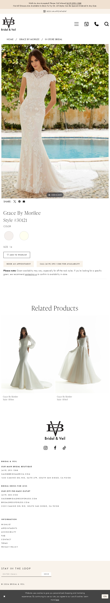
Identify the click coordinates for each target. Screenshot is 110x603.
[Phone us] (97, 24)
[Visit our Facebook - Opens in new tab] (55, 448)
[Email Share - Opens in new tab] (24, 201)
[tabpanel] (55, 121)
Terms (4, 543)
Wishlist (6, 524)
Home (10, 39)
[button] (76, 24)
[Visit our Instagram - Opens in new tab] (46, 448)
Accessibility (8, 532)
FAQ (3, 536)
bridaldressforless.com (15, 502)
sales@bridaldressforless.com (19, 498)
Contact (6, 539)
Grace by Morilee (29, 39)
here (57, 599)
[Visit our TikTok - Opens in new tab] (64, 448)
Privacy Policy (9, 547)
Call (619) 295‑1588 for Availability (60, 264)
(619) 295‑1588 (73, 3)
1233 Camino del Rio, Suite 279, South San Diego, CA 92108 (36, 478)
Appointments (9, 528)
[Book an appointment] (86, 24)
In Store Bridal (53, 39)
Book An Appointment (19, 264)
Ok (105, 596)
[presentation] (28, 354)
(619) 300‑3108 (9, 495)
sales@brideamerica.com (15, 474)
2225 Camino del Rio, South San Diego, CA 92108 (30, 506)
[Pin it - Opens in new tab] (19, 201)
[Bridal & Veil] (8, 24)
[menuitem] (76, 24)
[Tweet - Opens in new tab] (14, 201)
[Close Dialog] (4, 596)
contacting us (31, 274)
